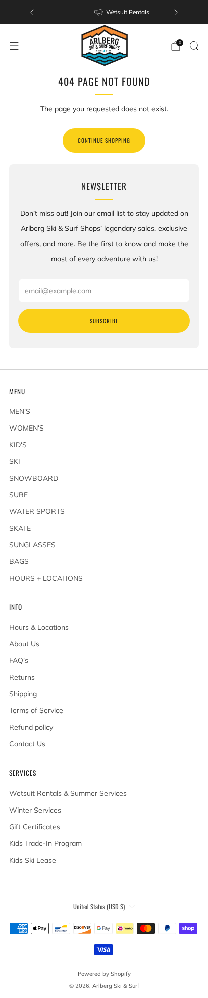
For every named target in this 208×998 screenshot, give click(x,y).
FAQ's (18, 660)
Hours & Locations (39, 627)
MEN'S (19, 411)
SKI (14, 461)
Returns (22, 677)
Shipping (23, 693)
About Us (24, 643)
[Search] (194, 45)
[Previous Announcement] (32, 12)
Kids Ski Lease (32, 860)
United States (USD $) (99, 906)
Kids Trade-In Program (45, 843)
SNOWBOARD (33, 478)
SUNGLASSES (32, 544)
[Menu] (14, 46)
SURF (18, 494)
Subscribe (104, 321)
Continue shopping (104, 140)
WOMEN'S (26, 428)
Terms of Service (36, 710)
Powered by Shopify (104, 973)
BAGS (19, 561)
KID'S (18, 444)
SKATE (20, 528)
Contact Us (27, 743)
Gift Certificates (34, 826)
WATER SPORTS (37, 511)
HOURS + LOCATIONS (46, 578)
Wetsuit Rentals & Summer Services (68, 793)
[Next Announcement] (176, 12)
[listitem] (104, 12)
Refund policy (31, 727)
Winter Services (35, 810)
